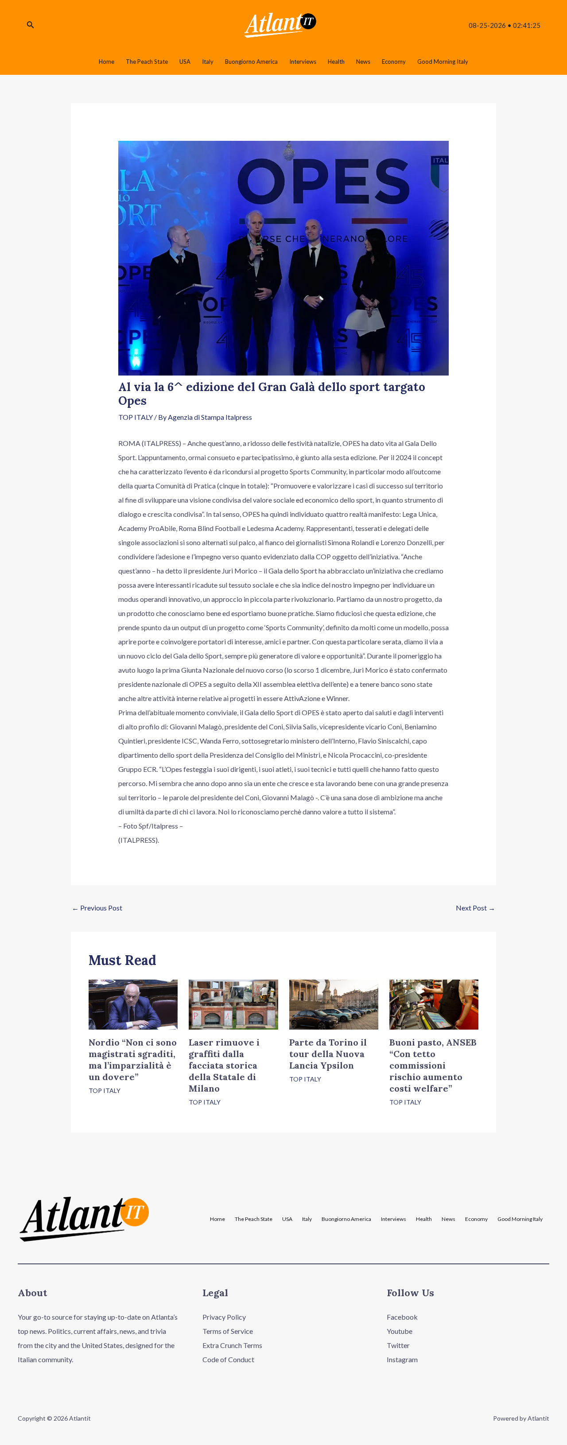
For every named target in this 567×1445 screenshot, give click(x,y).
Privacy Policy (224, 1317)
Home (217, 1219)
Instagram (402, 1359)
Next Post (475, 907)
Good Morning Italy (520, 1219)
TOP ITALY (135, 417)
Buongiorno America (346, 1219)
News (448, 1219)
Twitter (398, 1345)
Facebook (402, 1317)
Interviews (393, 1219)
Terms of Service (227, 1331)
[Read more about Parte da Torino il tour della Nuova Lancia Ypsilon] (333, 1003)
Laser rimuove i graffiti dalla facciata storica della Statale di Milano (224, 1065)
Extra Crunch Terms (232, 1345)
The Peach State (253, 1219)
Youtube (399, 1331)
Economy (476, 1219)
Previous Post (97, 907)
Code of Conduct (228, 1359)
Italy (307, 1219)
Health (424, 1219)
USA (287, 1219)
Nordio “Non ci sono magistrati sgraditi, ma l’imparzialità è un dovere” (133, 1059)
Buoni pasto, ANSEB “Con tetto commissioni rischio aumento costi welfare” (433, 1065)
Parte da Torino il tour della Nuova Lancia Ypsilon (328, 1054)
